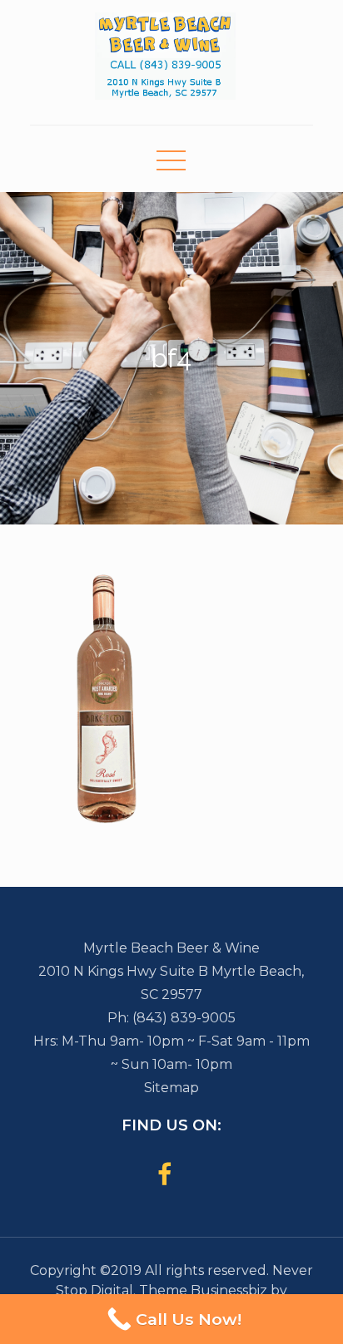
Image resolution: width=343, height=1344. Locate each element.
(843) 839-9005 (184, 1018)
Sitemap (171, 1087)
